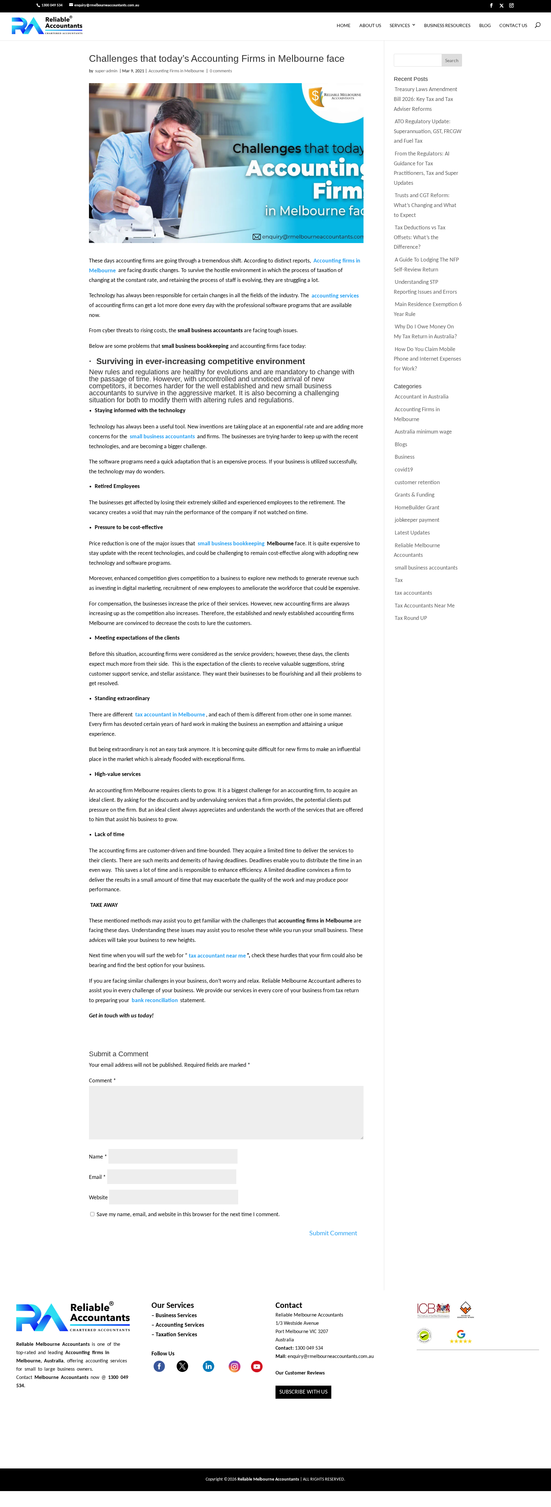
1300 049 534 (51, 5)
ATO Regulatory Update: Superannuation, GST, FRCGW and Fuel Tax (427, 131)
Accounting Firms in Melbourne (176, 71)
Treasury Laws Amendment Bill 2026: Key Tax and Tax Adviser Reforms (426, 99)
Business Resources (447, 25)
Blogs (401, 444)
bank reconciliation (155, 1001)
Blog (485, 25)
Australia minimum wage (423, 432)
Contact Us (513, 25)
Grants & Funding (414, 495)
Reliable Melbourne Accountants (309, 1315)
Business (405, 457)
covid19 (404, 470)
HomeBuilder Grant (417, 508)
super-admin (106, 71)
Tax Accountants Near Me (425, 606)
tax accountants (413, 593)
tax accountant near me (217, 956)
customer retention (417, 482)
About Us (370, 25)
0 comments (221, 71)
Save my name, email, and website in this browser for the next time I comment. (188, 1215)
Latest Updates (412, 533)
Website (98, 1198)
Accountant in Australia (422, 397)
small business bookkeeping (231, 544)
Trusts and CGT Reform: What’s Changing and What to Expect (425, 205)
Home (343, 25)
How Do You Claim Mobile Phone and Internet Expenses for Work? (427, 359)
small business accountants (426, 568)
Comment (102, 1081)
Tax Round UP (411, 618)
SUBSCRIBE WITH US (303, 1392)
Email (97, 1177)
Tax (399, 581)
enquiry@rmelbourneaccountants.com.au (331, 1356)
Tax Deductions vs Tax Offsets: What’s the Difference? (420, 237)
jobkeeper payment (417, 520)
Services (400, 25)
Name (98, 1157)
